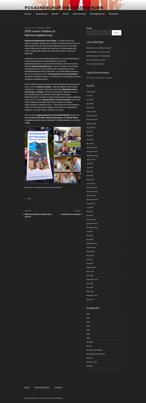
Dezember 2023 (92, 187)
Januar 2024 (91, 183)
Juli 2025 (90, 131)
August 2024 (91, 159)
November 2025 (92, 119)
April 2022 (90, 239)
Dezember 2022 (92, 223)
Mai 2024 (90, 171)
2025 (29, 198)
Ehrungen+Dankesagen (95, 350)
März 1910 (90, 299)
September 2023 (92, 199)
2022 (88, 322)
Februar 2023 (91, 219)
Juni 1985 (90, 283)
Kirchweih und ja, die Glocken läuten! (99, 48)
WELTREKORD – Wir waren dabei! (98, 52)
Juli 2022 (90, 231)
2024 (88, 330)
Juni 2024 (90, 167)
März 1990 (90, 271)
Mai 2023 (90, 211)
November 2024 (92, 151)
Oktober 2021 (91, 247)
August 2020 (91, 251)
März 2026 (90, 107)
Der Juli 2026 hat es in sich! (96, 60)
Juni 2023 (90, 207)
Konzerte (90, 358)
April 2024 (90, 175)
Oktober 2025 (91, 123)
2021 (88, 318)
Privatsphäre (113, 14)
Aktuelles (55, 14)
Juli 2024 (90, 163)
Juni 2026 (90, 99)
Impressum (58, 387)
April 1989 (90, 275)
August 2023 (91, 203)
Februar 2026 (91, 112)
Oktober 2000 (91, 267)
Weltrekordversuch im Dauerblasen (98, 56)
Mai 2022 (90, 235)
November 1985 (92, 279)
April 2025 (90, 139)
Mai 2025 (90, 135)
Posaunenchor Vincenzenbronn (64, 7)
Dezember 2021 (92, 243)
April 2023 (90, 215)
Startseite (27, 14)
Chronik (66, 14)
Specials (89, 366)
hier (28, 122)
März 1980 (90, 291)
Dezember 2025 (92, 115)
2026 (88, 338)
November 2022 (92, 227)
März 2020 (90, 255)
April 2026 (90, 103)
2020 (88, 314)
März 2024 (90, 179)
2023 (88, 326)
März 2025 (90, 143)
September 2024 (92, 155)
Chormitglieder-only (97, 14)
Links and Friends (79, 14)
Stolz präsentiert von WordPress (51, 398)
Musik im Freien (92, 362)
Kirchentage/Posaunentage (96, 354)
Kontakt (26, 387)
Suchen (89, 28)
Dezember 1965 (92, 295)
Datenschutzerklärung (42, 387)
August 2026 (91, 92)
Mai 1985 (90, 287)
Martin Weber (45, 28)
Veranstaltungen (42, 14)
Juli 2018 (90, 259)
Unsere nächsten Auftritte (95, 64)
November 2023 (92, 191)
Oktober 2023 (91, 195)
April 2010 (90, 263)
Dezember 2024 (92, 147)
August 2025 (91, 127)
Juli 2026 (90, 95)
